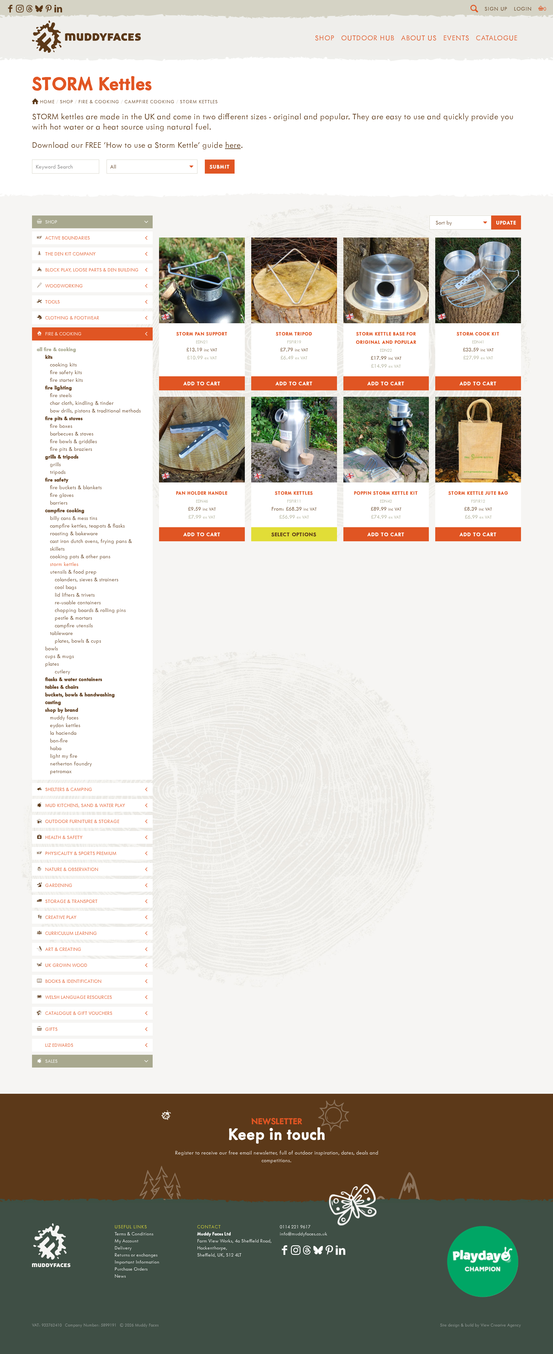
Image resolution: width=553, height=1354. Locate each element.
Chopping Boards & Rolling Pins (90, 610)
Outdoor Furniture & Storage (82, 821)
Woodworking (64, 286)
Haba (55, 748)
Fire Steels (61, 395)
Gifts (51, 1029)
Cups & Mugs (59, 656)
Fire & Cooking (98, 101)
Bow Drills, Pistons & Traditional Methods (95, 410)
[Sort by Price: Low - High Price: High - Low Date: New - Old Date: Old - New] (460, 223)
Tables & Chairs (61, 687)
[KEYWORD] (65, 167)
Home (47, 101)
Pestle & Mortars (73, 617)
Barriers (59, 502)
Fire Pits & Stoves (64, 418)
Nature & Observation (71, 869)
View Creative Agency (501, 1324)
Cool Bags (65, 587)
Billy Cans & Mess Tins (73, 518)
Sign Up (496, 8)
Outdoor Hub (368, 37)
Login (523, 8)
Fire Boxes (61, 426)
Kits (48, 357)
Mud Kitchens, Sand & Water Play (85, 805)
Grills (55, 464)
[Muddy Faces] (86, 51)
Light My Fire (63, 756)
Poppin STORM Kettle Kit (386, 493)
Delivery (123, 1248)
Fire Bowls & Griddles (73, 441)
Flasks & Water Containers (73, 679)
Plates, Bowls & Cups (78, 641)
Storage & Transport (71, 901)
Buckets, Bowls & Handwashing (80, 694)
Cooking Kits (63, 364)
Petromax (61, 771)
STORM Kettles (64, 564)
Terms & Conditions (134, 1234)
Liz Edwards (59, 1045)
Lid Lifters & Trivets (75, 594)
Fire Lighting (58, 387)
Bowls (51, 648)
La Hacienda (63, 733)
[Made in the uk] (202, 280)
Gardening (58, 885)
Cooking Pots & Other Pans (80, 556)
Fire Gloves (62, 495)
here (233, 145)
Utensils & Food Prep (73, 571)
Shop (325, 37)
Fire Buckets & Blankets (76, 487)
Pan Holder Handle (202, 493)
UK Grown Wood (66, 965)
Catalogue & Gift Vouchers (78, 1013)
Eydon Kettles (65, 725)
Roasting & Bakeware (74, 533)
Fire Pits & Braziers (71, 449)
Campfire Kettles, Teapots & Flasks (87, 525)
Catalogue (497, 37)
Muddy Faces (64, 717)
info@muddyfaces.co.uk (303, 1234)
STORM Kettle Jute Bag (478, 493)
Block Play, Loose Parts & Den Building (92, 270)
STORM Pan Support (202, 334)
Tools (52, 302)
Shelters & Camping (68, 789)
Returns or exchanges (136, 1255)
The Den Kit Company (70, 254)
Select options (294, 534)
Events (456, 37)
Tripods (58, 472)
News (120, 1276)
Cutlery (62, 671)
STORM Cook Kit (478, 334)
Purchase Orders (131, 1269)
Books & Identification (73, 981)
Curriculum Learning (71, 933)
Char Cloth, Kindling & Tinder (82, 403)
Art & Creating (63, 949)
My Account (127, 1241)
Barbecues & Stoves (71, 433)
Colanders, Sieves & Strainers (86, 579)
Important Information (137, 1262)
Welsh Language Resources (78, 997)
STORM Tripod (294, 334)
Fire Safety (56, 479)
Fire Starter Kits (66, 380)
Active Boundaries (67, 238)
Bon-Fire (59, 740)
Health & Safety (64, 837)
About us (419, 37)
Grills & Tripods (61, 456)
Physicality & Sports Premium (80, 853)
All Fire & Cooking (56, 349)
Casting (53, 702)
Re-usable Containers (78, 602)
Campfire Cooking (149, 101)
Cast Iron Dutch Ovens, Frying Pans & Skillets (91, 545)
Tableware (61, 633)
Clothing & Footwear (72, 318)
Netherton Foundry (71, 763)
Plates (52, 664)
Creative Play (60, 917)
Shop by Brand (61, 710)
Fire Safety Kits (66, 372)
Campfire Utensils (74, 625)
